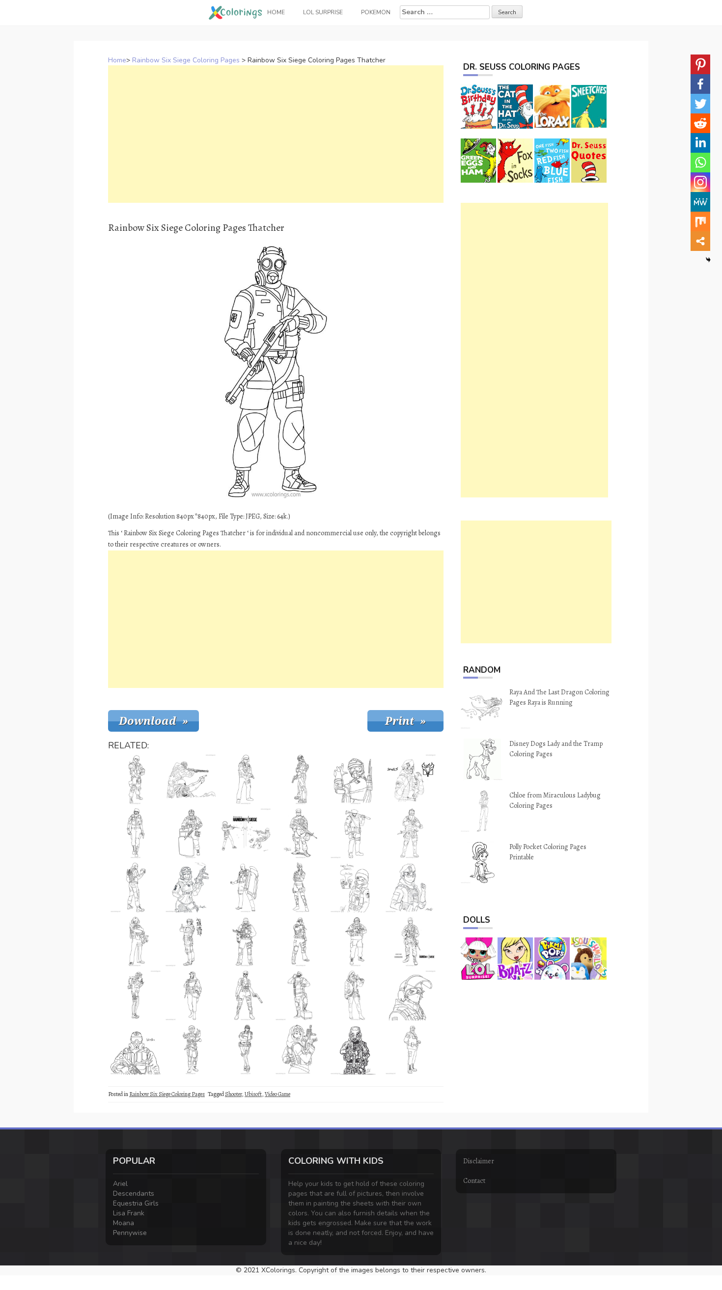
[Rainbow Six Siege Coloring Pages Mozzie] (356, 779)
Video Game (277, 1094)
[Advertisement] (276, 134)
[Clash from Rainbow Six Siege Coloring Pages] (246, 887)
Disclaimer (478, 1161)
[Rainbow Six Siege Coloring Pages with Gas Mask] (136, 1049)
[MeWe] (700, 202)
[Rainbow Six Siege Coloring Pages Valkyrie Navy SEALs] (301, 1049)
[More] (700, 241)
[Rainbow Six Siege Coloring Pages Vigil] (136, 887)
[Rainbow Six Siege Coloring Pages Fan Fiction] (411, 941)
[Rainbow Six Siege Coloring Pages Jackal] (411, 833)
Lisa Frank (128, 1213)
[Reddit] (700, 123)
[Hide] (708, 260)
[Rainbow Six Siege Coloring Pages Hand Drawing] (191, 779)
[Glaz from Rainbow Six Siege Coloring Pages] (356, 941)
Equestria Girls (136, 1203)
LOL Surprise (323, 12)
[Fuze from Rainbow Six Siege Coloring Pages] (191, 833)
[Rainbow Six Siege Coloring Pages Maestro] (301, 995)
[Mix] (700, 221)
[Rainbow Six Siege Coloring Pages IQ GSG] (411, 995)
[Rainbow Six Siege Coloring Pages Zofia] (411, 779)
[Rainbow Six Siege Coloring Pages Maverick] (356, 833)
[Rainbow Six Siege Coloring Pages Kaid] (411, 1049)
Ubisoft (253, 1094)
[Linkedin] (700, 143)
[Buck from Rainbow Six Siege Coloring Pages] (246, 941)
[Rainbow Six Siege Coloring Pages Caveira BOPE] (246, 995)
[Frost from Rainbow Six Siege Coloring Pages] (301, 941)
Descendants (133, 1193)
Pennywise (130, 1232)
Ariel (120, 1183)
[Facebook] (700, 84)
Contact (474, 1180)
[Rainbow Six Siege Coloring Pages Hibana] (356, 995)
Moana (123, 1223)
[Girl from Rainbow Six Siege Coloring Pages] (191, 887)
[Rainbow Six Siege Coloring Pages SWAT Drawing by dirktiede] (301, 833)
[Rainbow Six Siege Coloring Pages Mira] (191, 1049)
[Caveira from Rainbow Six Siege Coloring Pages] (301, 887)
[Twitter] (700, 103)
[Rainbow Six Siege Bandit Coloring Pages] (246, 779)
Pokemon (375, 12)
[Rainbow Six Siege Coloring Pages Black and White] (246, 833)
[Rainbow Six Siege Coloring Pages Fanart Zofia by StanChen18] (411, 887)
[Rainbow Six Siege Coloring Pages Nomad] (191, 995)
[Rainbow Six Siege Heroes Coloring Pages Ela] (136, 995)
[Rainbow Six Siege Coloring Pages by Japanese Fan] (191, 941)
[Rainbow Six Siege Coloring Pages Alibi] (136, 833)
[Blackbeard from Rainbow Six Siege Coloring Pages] (301, 779)
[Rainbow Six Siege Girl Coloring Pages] (356, 887)
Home (117, 60)
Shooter (233, 1094)
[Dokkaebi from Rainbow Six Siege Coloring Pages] (246, 1049)
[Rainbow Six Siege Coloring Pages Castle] (136, 779)
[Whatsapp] (700, 162)
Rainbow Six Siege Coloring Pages (186, 60)
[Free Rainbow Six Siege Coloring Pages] (356, 1049)
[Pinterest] (700, 64)
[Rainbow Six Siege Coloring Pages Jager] (136, 941)
